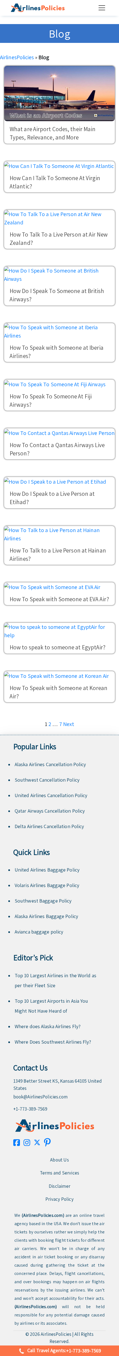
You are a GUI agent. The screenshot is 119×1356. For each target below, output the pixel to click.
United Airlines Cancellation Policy (51, 795)
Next (68, 724)
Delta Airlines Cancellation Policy (49, 826)
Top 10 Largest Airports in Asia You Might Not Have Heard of (51, 1006)
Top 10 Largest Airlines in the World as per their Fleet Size (55, 980)
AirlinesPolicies (17, 57)
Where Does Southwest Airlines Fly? (53, 1042)
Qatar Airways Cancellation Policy (50, 811)
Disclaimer (59, 1186)
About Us (59, 1160)
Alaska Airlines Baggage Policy (46, 916)
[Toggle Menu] (103, 8)
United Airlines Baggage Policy (47, 870)
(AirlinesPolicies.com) (43, 1215)
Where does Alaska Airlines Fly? (48, 1026)
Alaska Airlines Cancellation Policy (50, 764)
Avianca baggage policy (39, 932)
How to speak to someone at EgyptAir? (58, 647)
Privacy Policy (59, 1199)
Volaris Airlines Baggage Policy (47, 885)
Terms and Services (59, 1173)
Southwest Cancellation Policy (47, 780)
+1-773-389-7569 (30, 1109)
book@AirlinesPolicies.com (40, 1097)
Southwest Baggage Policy (43, 901)
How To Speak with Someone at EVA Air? (59, 599)
